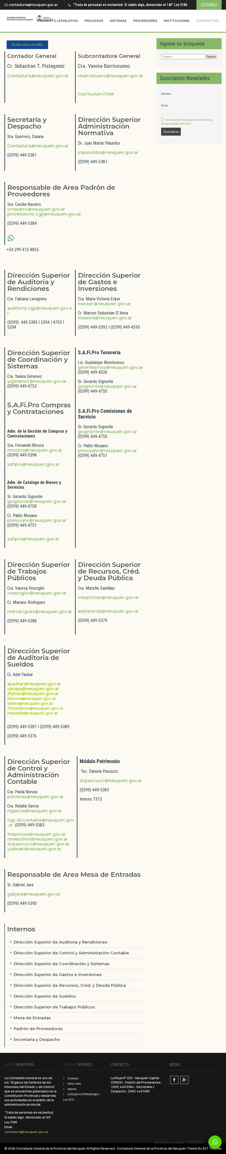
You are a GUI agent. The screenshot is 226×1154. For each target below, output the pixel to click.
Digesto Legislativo (59, 20)
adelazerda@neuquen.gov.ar (108, 611)
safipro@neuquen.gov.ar (33, 464)
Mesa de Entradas (32, 1018)
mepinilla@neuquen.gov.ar (32, 713)
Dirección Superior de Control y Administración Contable (71, 953)
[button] (75, 942)
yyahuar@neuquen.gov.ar (34, 849)
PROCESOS (94, 20)
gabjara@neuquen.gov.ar (33, 894)
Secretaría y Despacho (36, 1039)
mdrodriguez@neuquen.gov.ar (39, 611)
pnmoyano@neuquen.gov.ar (36, 520)
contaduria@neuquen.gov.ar (33, 4)
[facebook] (174, 1080)
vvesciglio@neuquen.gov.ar (37, 593)
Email (164, 105)
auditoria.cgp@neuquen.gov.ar (39, 310)
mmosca (16, 450)
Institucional (177, 20)
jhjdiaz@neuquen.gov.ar (33, 693)
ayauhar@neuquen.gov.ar (34, 684)
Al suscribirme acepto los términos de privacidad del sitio (187, 121)
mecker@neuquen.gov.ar (104, 304)
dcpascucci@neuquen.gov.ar (38, 844)
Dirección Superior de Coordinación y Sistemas (61, 963)
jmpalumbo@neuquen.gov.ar (108, 152)
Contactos (207, 20)
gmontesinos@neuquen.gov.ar (110, 367)
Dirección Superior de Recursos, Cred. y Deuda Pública (69, 985)
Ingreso (72, 1089)
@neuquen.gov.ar (62, 214)
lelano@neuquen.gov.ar (30, 703)
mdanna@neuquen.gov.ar (105, 318)
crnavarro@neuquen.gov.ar (36, 209)
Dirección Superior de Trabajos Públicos (54, 1007)
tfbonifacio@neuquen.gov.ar (35, 708)
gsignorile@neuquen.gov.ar (36, 501)
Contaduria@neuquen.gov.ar (38, 76)
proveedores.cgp (25, 214)
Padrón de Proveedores (38, 1028)
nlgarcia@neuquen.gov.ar (34, 811)
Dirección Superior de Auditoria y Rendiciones (60, 942)
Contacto (73, 1078)
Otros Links (74, 1083)
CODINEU (209, 5)
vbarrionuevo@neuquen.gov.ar (110, 76)
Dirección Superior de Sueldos (44, 996)
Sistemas (118, 20)
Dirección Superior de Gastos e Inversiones (57, 974)
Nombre (166, 94)
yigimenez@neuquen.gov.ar (37, 381)
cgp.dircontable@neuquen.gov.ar (40, 822)
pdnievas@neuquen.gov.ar (35, 797)
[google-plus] (184, 1080)
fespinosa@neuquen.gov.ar (36, 834)
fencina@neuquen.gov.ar (31, 698)
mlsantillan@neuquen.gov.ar (108, 597)
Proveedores (145, 20)
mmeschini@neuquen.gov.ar (37, 839)
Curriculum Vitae (96, 94)
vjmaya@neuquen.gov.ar (33, 689)
